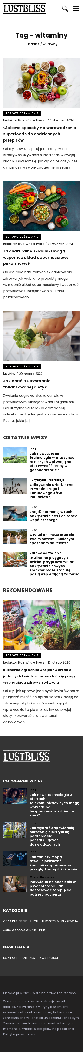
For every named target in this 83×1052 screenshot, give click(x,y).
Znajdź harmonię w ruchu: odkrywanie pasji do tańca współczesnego (53, 516)
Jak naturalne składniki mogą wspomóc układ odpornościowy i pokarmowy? (37, 257)
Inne (42, 930)
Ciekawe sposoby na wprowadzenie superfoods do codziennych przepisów (39, 134)
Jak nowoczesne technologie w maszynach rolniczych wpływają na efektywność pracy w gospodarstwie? (53, 462)
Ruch (34, 921)
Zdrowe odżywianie (19, 930)
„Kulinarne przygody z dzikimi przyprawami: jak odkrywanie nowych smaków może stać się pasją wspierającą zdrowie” (54, 566)
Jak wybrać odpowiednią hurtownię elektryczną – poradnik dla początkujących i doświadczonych (52, 836)
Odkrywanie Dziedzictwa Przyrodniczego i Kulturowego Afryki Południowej (52, 491)
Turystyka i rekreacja (60, 921)
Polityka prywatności (39, 958)
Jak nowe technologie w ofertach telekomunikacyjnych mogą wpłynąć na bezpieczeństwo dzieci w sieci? (55, 805)
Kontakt (10, 958)
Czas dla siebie (15, 921)
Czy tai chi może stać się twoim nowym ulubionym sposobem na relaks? (52, 539)
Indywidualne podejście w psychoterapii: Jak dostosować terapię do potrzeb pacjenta (53, 888)
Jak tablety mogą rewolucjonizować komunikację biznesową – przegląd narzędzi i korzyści (54, 863)
